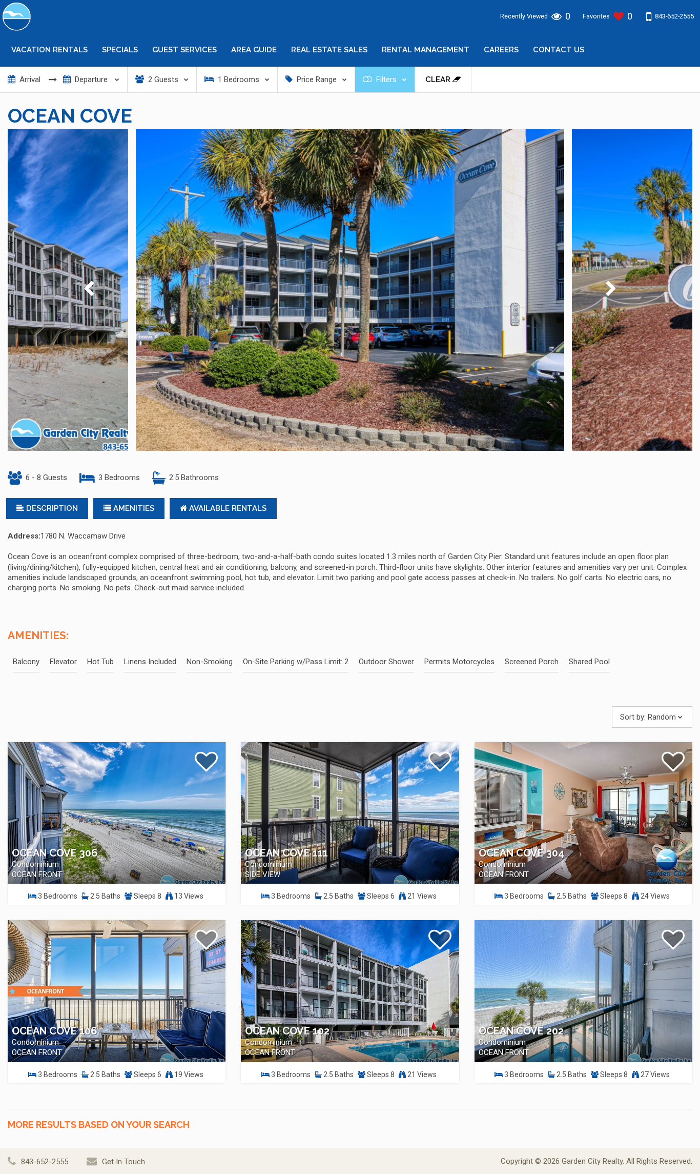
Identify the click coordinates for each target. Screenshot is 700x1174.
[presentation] (89, 290)
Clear (438, 79)
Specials (120, 49)
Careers (501, 49)
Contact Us (558, 49)
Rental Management (425, 49)
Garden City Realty (592, 1161)
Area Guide (254, 49)
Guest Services (184, 49)
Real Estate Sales (329, 49)
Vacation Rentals (49, 49)
